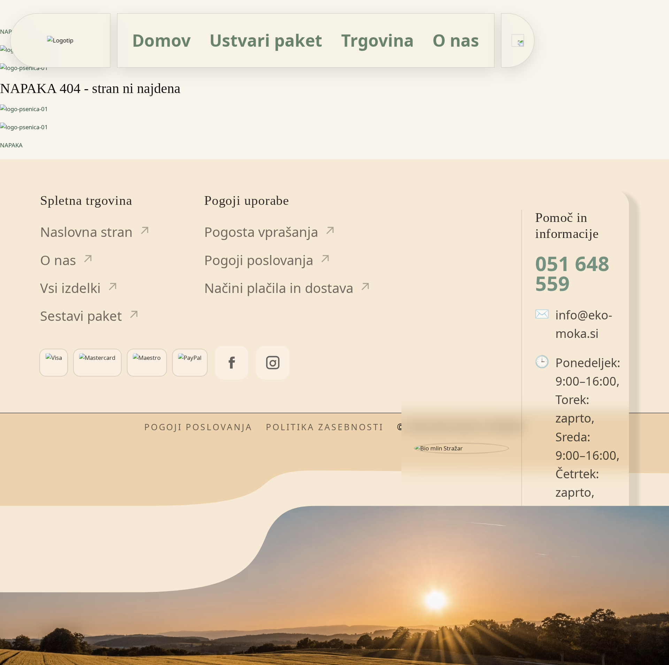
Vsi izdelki (70, 288)
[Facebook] (231, 362)
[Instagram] (272, 362)
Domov (161, 40)
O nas (455, 40)
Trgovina (377, 40)
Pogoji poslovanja (258, 260)
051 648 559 (572, 274)
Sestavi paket (81, 316)
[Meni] (518, 40)
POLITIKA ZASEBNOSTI (324, 427)
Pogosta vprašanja (261, 232)
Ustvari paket (265, 40)
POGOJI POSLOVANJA (198, 427)
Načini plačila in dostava (278, 288)
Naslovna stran (86, 232)
